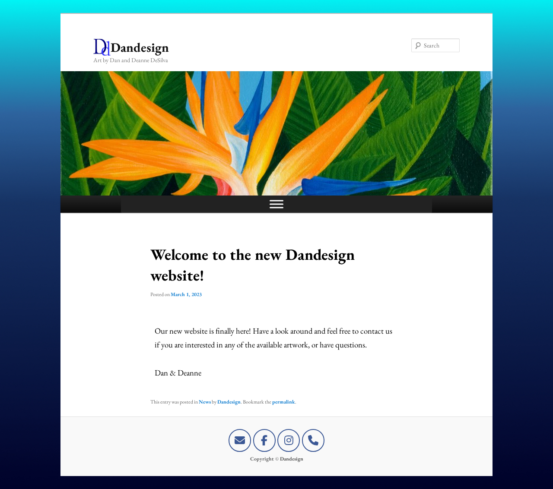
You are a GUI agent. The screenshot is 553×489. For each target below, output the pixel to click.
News (205, 401)
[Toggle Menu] (276, 204)
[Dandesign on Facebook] (264, 440)
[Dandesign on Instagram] (288, 440)
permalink (283, 401)
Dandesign (140, 47)
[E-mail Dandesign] (240, 440)
